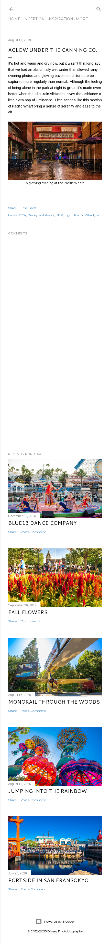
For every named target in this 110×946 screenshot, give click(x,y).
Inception (34, 19)
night (68, 215)
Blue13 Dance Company (42, 522)
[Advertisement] (55, 403)
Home (14, 19)
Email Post (28, 208)
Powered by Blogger (59, 921)
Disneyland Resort (41, 215)
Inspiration (60, 19)
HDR (59, 215)
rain (99, 215)
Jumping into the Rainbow (47, 790)
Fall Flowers (27, 612)
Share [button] (12, 208)
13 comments (30, 621)
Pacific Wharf (84, 215)
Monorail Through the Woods (54, 701)
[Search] (99, 8)
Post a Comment (33, 532)
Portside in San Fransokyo (48, 880)
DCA (22, 215)
